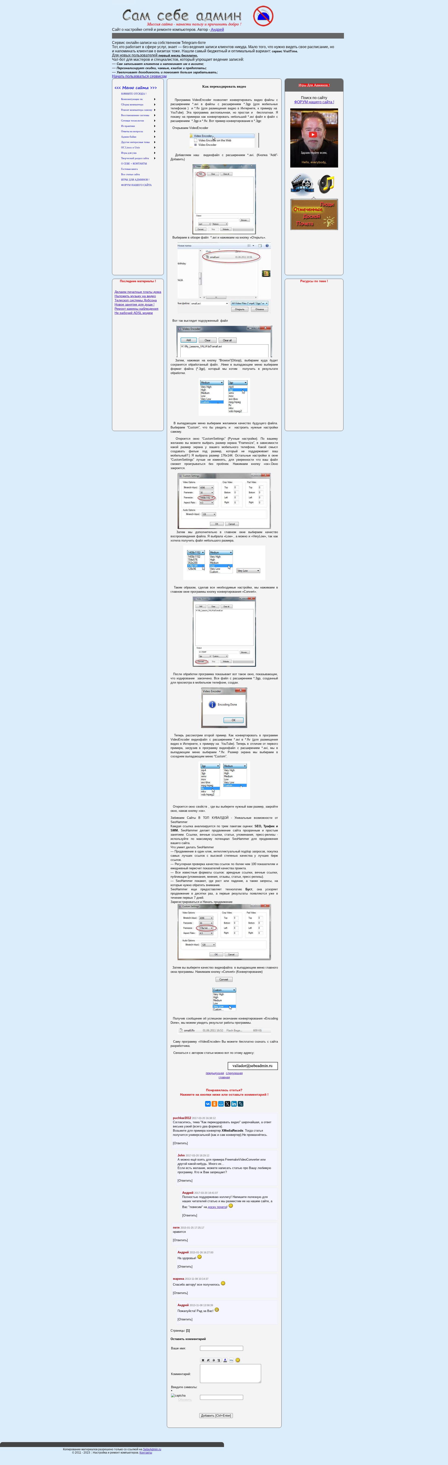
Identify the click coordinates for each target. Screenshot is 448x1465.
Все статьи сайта (130, 174)
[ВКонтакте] (208, 1104)
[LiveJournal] (240, 1104)
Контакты (146, 1452)
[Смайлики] (237, 1360)
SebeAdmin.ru (152, 1449)
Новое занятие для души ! (134, 304)
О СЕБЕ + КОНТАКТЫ (134, 163)
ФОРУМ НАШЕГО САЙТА (136, 185)
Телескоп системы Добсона (136, 300)
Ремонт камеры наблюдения (136, 308)
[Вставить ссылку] (231, 1360)
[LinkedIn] (234, 1104)
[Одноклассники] (214, 1104)
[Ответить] (180, 1143)
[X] (227, 1104)
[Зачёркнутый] (213, 1360)
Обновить (185, 1399)
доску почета (217, 1207)
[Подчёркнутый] (219, 1360)
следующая (234, 1073)
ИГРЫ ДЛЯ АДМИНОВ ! (135, 179)
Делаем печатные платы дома (138, 292)
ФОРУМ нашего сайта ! (314, 102)
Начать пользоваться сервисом (139, 76)
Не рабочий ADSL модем (134, 313)
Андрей (217, 30)
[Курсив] (208, 1360)
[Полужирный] (203, 1360)
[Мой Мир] (221, 1104)
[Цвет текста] (225, 1360)
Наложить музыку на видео (135, 296)
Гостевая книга (129, 169)
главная (224, 1077)
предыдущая (215, 1073)
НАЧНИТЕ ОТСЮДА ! (134, 93)
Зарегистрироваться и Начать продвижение (201, 902)
